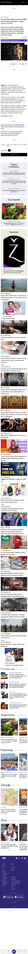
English (13, 868)
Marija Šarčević (8, 269)
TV (11, 866)
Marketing (13, 877)
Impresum (13, 879)
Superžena (4, 877)
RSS (12, 887)
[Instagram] (22, 858)
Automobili (4, 883)
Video (12, 864)
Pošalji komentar (14, 154)
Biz (3, 868)
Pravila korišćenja (15, 881)
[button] (12, 225)
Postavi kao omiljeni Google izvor (11, 40)
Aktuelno (3, 807)
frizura (8, 146)
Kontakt (13, 889)
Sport (3, 866)
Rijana (15, 144)
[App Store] (19, 897)
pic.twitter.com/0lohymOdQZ (15, 125)
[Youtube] (25, 858)
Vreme (12, 870)
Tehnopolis (4, 881)
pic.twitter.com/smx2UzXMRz (10, 133)
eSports (4, 879)
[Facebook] (16, 858)
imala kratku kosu (10, 99)
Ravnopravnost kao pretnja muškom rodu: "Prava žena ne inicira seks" (13, 271)
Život (3, 870)
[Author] (14, 251)
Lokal (3, 885)
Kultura (4, 876)
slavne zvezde (10, 144)
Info (3, 864)
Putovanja (4, 874)
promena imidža (22, 144)
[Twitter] (19, 858)
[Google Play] (8, 897)
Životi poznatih (5, 17)
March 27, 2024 (13, 135)
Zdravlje (4, 872)
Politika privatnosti (16, 883)
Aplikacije (13, 885)
